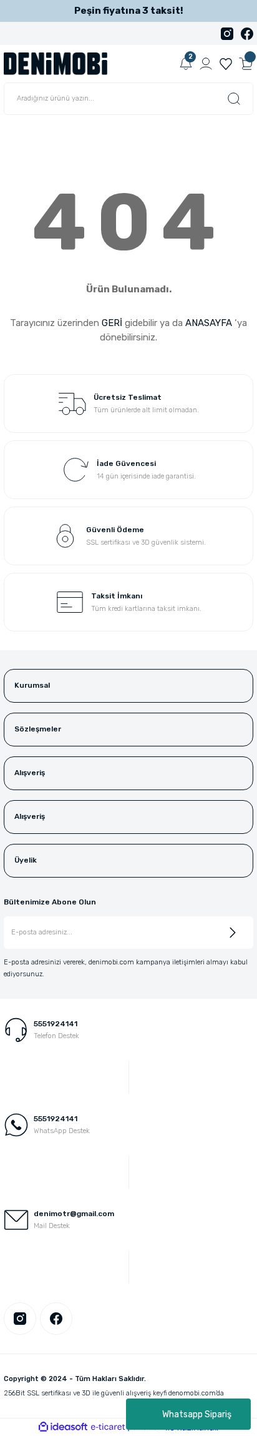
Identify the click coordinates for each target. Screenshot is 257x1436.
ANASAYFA (208, 323)
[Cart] (245, 63)
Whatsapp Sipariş (196, 1414)
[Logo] (55, 63)
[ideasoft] (63, 1427)
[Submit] (232, 932)
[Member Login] (205, 63)
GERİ (112, 323)
